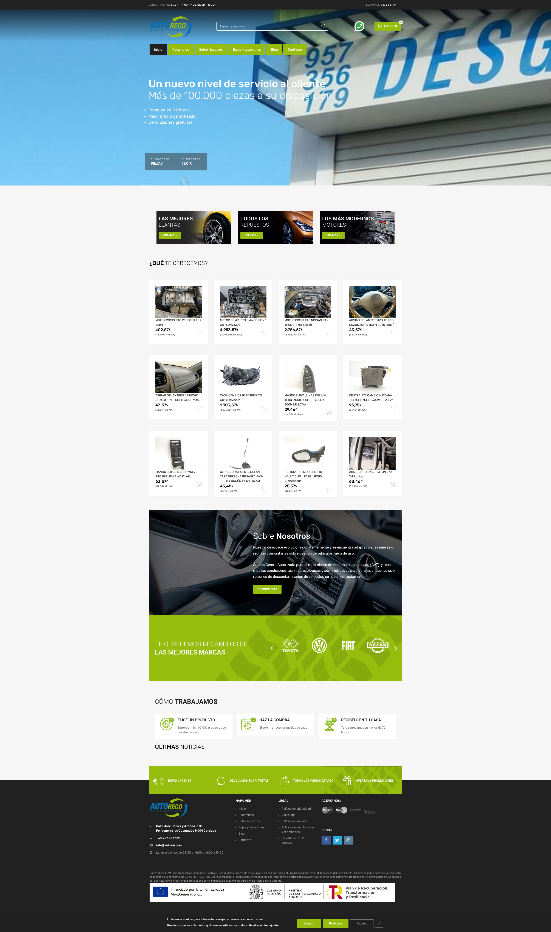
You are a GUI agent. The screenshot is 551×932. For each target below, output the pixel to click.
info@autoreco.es (169, 845)
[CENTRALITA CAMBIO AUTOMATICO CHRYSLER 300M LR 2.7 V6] (372, 377)
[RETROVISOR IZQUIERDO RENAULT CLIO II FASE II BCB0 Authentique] (308, 453)
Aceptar (309, 923)
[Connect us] (326, 840)
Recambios (180, 49)
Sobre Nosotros (211, 49)
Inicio (158, 49)
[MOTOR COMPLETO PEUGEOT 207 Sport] (178, 301)
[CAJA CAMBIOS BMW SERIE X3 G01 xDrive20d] (243, 377)
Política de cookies (294, 821)
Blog (274, 49)
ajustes (274, 925)
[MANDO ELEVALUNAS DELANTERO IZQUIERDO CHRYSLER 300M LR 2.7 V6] (308, 377)
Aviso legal (289, 815)
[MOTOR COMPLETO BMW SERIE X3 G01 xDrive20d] (243, 301)
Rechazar (335, 923)
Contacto (295, 49)
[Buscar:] (272, 26)
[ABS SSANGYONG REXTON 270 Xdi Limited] (372, 453)
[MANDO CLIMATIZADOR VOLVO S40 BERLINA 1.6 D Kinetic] (178, 453)
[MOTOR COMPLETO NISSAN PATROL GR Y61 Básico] (308, 301)
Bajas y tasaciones (247, 49)
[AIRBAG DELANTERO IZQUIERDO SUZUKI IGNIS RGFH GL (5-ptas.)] (372, 301)
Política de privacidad (296, 808)
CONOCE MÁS (267, 589)
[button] (271, 648)
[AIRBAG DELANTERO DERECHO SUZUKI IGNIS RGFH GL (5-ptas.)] (178, 377)
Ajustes (362, 923)
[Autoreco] (168, 26)
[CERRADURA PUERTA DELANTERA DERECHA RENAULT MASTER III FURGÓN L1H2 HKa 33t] (243, 453)
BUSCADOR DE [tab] (160, 161)
